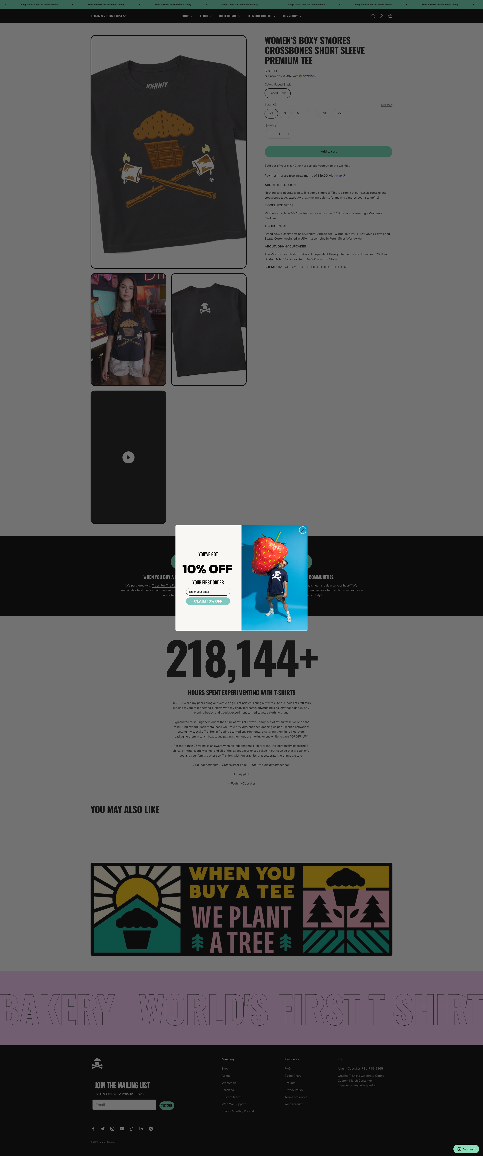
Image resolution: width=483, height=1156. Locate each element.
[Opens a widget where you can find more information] (466, 1149)
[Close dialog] (302, 530)
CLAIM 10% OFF (208, 601)
